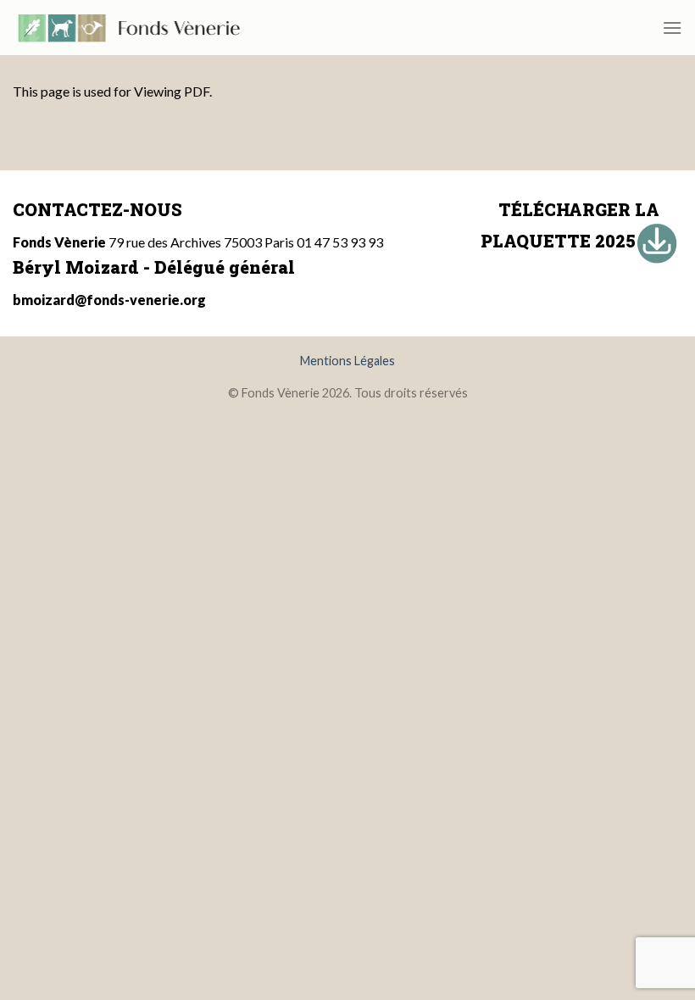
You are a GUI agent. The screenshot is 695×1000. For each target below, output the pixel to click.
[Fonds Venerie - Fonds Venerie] (129, 27)
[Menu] (672, 27)
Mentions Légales (347, 360)
